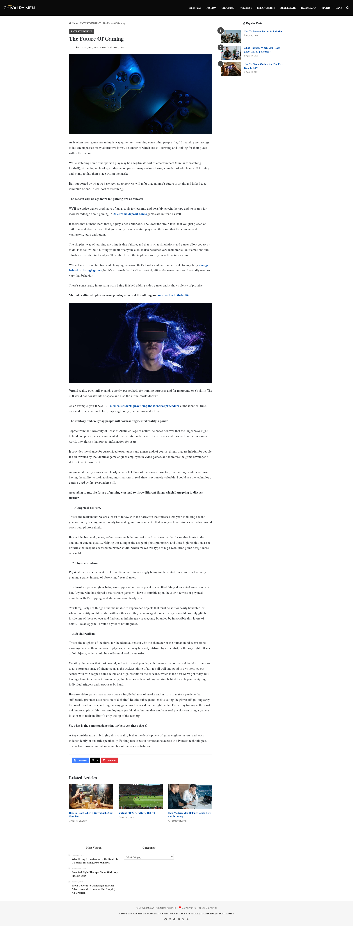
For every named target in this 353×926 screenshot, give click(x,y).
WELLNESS (246, 7)
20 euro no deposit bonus (130, 213)
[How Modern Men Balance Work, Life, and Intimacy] (190, 796)
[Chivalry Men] (19, 8)
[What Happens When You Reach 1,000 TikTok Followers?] (231, 53)
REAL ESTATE (288, 7)
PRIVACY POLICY (175, 913)
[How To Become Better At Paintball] (231, 36)
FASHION (211, 7)
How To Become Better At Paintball (263, 31)
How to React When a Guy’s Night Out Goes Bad (91, 814)
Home (74, 23)
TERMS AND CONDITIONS (202, 913)
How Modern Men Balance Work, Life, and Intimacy (189, 814)
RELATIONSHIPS (266, 7)
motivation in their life (173, 295)
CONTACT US (155, 913)
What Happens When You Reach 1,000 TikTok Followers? (262, 50)
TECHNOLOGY (309, 7)
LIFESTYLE (195, 7)
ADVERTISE (139, 913)
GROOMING (228, 7)
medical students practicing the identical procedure (144, 405)
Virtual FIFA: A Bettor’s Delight (137, 813)
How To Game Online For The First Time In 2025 (263, 66)
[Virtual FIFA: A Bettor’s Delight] (141, 796)
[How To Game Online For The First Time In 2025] (231, 69)
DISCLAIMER (226, 913)
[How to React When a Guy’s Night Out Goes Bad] (91, 796)
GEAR (339, 7)
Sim (77, 47)
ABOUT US (125, 913)
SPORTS (326, 7)
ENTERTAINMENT (90, 23)
